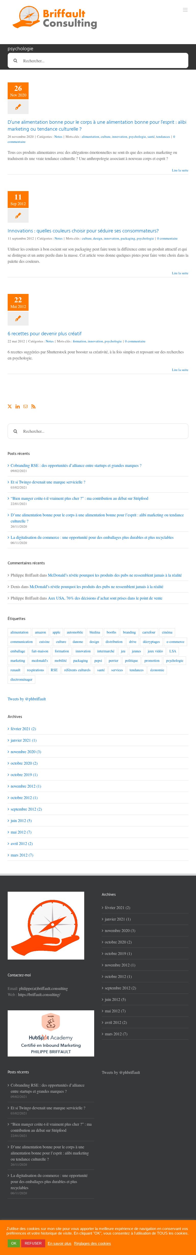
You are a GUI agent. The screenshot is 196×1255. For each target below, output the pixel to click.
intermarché (105, 651)
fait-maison (40, 651)
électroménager (21, 679)
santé (151, 136)
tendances (163, 136)
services (117, 669)
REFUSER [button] (33, 1243)
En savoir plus (59, 1243)
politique (131, 660)
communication (21, 641)
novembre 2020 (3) (26, 751)
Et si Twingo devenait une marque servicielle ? (48, 481)
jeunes (136, 651)
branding (129, 632)
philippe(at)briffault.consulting (43, 988)
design (97, 238)
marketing (17, 660)
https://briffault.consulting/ (39, 994)
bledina (95, 632)
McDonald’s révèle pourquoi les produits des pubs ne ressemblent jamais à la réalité (115, 575)
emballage (17, 651)
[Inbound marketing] (51, 1013)
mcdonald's (40, 660)
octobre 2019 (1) (24, 774)
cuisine (44, 641)
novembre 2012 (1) (26, 786)
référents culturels (77, 669)
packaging (128, 238)
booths (111, 632)
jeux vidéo (155, 651)
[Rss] (33, 406)
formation (79, 341)
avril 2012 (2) (22, 843)
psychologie (137, 136)
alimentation (90, 136)
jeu (123, 651)
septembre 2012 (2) (26, 809)
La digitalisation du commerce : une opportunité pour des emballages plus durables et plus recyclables (92, 537)
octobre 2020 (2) (24, 763)
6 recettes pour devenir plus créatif (45, 334)
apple (56, 632)
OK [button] (13, 1243)
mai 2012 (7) (21, 832)
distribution (114, 641)
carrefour (148, 632)
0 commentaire (167, 238)
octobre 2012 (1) (24, 797)
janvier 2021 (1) (23, 740)
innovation (119, 136)
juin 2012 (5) (21, 820)
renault (15, 669)
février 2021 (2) (23, 728)
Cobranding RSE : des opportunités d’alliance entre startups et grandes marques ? (76, 465)
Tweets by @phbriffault (27, 698)
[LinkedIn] (18, 406)
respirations (35, 669)
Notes (58, 136)
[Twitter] (10, 406)
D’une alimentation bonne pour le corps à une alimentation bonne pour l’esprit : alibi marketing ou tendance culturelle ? (97, 125)
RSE (54, 669)
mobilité (61, 660)
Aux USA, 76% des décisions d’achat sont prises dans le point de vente (105, 598)
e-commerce (175, 641)
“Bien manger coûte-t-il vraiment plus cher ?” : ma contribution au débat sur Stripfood (79, 498)
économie (157, 669)
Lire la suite (180, 170)
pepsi (98, 660)
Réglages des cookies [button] (92, 1243)
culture (106, 136)
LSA (172, 651)
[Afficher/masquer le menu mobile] (185, 10)
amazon (40, 632)
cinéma (167, 632)
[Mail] (25, 406)
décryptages (151, 641)
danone (78, 641)
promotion (152, 660)
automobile (75, 632)
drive (132, 641)
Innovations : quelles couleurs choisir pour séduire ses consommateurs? (83, 231)
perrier (113, 660)
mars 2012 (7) (22, 855)
